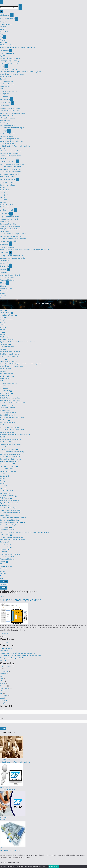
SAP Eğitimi (3, 437)
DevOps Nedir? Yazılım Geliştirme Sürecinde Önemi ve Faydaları (20, 364)
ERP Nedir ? (3, 371)
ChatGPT (3, 325)
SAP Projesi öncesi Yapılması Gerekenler (13, 522)
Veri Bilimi (3, 322)
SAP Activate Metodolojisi (8, 508)
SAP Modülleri (4, 447)
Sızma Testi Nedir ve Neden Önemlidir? (12, 539)
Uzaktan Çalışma (5, 544)
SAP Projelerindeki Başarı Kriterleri (11, 520)
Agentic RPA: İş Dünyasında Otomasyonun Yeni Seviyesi (17, 342)
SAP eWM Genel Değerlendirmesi (10, 456)
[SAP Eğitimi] (12, 792)
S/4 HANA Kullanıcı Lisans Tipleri (10, 400)
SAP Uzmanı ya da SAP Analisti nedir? (12, 430)
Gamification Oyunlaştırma (8, 361)
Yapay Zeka (3, 317)
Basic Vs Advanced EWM (7, 464)
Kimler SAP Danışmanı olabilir (9, 427)
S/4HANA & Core (5, 393)
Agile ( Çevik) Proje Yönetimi (9, 503)
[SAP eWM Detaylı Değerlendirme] (12, 822)
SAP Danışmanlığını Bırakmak (9, 442)
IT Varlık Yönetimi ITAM (7, 530)
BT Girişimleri (4, 386)
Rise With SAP (4, 395)
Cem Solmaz (4, 585)
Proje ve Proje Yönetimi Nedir (9, 500)
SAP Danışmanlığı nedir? (7, 422)
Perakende (3, 549)
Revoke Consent (53, 866)
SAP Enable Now (5, 493)
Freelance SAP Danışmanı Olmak (10, 444)
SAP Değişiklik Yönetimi (7, 415)
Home (2, 579)
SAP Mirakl (3, 486)
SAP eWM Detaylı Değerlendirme (10, 459)
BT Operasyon (4, 527)
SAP (1, 693)
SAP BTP (2, 474)
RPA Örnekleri (4, 337)
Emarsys (2, 478)
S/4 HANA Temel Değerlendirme (10, 398)
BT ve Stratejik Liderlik (7, 347)
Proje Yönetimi (4, 498)
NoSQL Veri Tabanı (6, 369)
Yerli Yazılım (4, 388)
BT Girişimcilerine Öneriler (8, 383)
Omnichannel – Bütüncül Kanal (10, 554)
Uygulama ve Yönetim (7, 496)
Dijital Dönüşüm (5, 312)
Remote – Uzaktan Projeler (8, 525)
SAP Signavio (4, 481)
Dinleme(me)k (4, 542)
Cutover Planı (4, 515)
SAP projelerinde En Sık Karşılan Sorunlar (13, 517)
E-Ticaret (3, 561)
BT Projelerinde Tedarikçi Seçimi (10, 513)
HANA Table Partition (7, 405)
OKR (1, 381)
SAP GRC (3, 483)
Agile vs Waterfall (5, 505)
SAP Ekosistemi (5, 391)
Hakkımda (3, 574)
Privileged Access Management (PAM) (12, 537)
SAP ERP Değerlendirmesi (8, 413)
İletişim (2, 571)
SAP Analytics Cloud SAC (7, 469)
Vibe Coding (4, 327)
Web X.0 (2, 330)
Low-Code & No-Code (7, 376)
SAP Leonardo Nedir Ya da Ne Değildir (12, 417)
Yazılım (2, 359)
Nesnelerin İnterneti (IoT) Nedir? (10, 352)
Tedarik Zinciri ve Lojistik (8, 449)
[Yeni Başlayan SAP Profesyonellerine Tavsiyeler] (11, 737)
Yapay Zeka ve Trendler (7, 315)
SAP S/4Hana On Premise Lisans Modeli (12, 403)
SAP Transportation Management (10, 454)
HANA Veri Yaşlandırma (7, 408)
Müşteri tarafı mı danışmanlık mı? (10, 439)
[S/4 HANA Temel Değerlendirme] (14, 604)
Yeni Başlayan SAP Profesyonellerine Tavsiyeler (15, 435)
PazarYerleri (4, 569)
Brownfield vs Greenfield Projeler (10, 510)
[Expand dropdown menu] (6, 310)
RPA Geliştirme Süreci (7, 339)
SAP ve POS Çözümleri (7, 557)
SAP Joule (3, 488)
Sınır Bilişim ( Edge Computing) (10, 354)
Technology (3, 700)
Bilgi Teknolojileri (5, 666)
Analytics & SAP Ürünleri (8, 466)
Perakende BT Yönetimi (7, 559)
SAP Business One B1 (6, 491)
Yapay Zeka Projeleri (6, 320)
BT (1, 669)
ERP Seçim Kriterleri (6, 374)
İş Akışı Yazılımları (5, 378)
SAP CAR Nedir (4, 476)
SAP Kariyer (3, 420)
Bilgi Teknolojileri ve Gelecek (9, 356)
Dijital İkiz (3, 349)
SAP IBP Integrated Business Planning (12, 452)
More (2, 310)
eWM (1, 678)
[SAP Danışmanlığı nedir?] (11, 764)
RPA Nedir (3, 334)
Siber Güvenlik (4, 535)
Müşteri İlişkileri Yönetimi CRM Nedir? (12, 366)
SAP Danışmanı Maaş (6, 425)
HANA (2, 597)
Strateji (2, 698)
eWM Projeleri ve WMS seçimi (9, 461)
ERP (1, 676)
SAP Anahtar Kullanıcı (7, 432)
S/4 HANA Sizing (5, 410)
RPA (1, 332)
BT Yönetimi (4, 671)
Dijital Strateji (4, 344)
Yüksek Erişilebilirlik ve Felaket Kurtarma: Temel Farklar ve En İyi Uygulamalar (24, 532)
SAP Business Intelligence (8, 471)
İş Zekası (2, 683)
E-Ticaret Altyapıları (6, 566)
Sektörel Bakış (4, 547)
